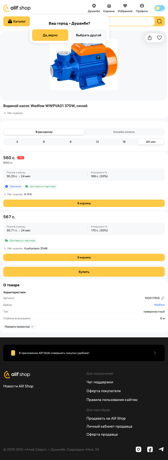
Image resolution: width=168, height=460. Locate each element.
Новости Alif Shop (18, 386)
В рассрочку (44, 132)
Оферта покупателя (103, 390)
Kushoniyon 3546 (36, 248)
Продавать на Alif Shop (106, 418)
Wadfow (159, 305)
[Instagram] (138, 449)
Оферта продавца (102, 434)
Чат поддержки (99, 382)
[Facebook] (150, 449)
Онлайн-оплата (124, 132)
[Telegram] (161, 449)
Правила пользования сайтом (111, 399)
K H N (28, 194)
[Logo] (42, 374)
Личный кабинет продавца (109, 426)
